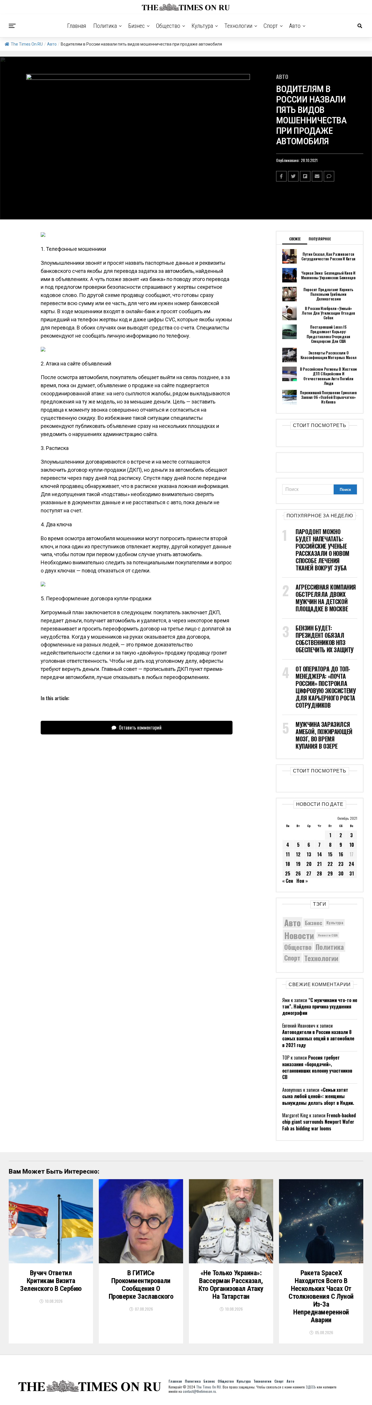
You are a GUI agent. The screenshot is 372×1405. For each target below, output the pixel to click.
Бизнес (136, 25)
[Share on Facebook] (281, 176)
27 (308, 873)
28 (319, 873)
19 (298, 863)
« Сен (287, 880)
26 (298, 873)
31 (351, 873)
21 (319, 863)
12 (298, 854)
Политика (105, 25)
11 (288, 854)
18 (287, 863)
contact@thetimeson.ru (199, 1391)
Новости (299, 935)
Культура (202, 25)
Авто (295, 25)
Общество (168, 25)
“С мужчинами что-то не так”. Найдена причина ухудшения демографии (319, 1007)
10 (351, 844)
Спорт (271, 25)
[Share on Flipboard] (305, 176)
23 (341, 863)
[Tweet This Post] (293, 176)
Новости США (328, 935)
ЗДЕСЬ (311, 1386)
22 (330, 863)
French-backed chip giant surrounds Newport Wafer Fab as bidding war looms (319, 1122)
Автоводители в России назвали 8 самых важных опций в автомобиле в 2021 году (318, 1038)
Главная (76, 25)
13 (309, 854)
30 (341, 873)
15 (330, 854)
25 (287, 873)
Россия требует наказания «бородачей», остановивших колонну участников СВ (317, 1067)
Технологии (238, 25)
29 (330, 873)
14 (319, 854)
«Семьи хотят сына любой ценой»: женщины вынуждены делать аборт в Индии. (318, 1096)
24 (351, 863)
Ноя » (302, 880)
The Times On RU (27, 44)
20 (309, 863)
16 (341, 854)
